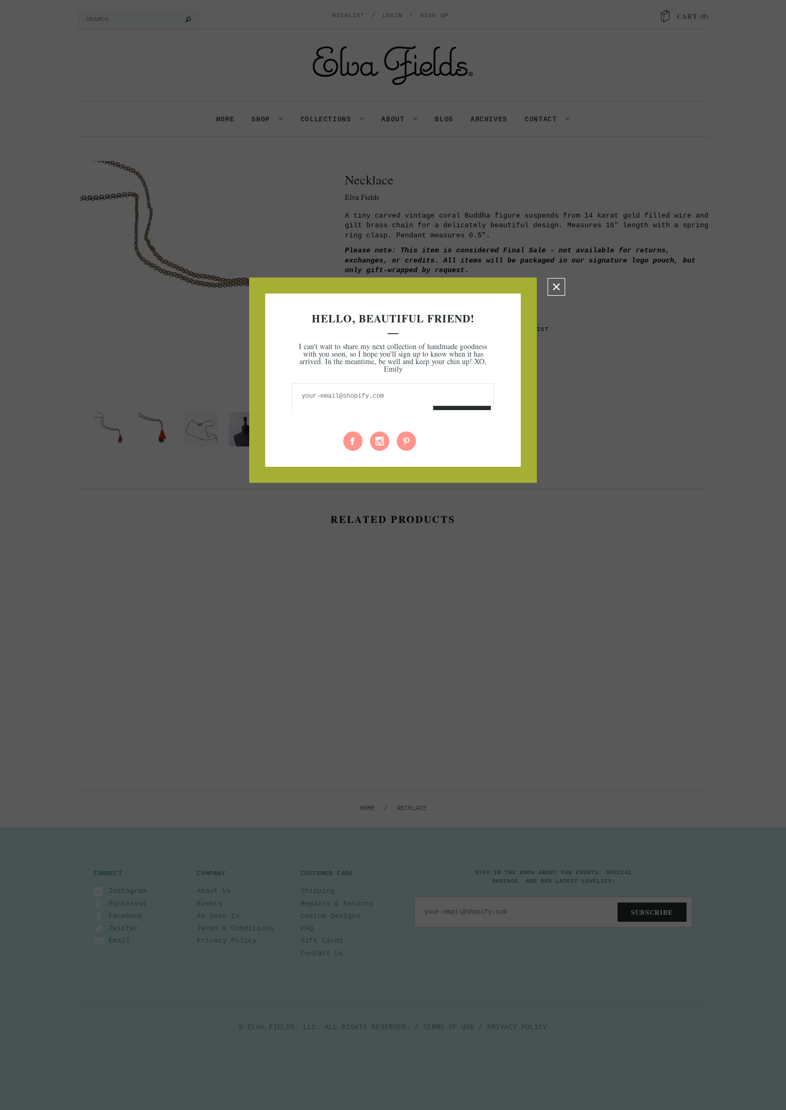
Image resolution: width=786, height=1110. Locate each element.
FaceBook (353, 441)
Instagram (379, 441)
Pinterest (406, 441)
